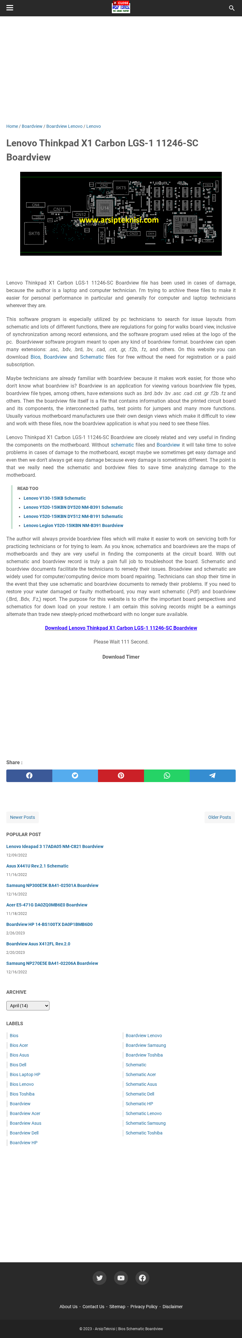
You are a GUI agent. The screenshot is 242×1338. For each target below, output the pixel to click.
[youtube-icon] (121, 1278)
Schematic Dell (140, 1093)
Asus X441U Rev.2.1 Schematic (37, 865)
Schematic (92, 357)
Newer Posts (22, 817)
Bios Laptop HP (25, 1074)
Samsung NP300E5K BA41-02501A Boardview (52, 885)
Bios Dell (18, 1064)
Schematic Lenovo (144, 1113)
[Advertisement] (121, 709)
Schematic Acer (141, 1074)
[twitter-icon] (100, 1278)
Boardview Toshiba (144, 1055)
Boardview (20, 1103)
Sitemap (117, 1306)
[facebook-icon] (142, 1278)
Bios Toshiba (22, 1093)
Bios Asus (19, 1055)
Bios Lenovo (22, 1084)
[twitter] (75, 776)
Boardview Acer (25, 1113)
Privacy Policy (144, 1306)
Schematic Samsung (146, 1123)
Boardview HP (23, 1142)
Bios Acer (19, 1045)
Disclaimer (173, 1306)
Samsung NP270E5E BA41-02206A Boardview (52, 963)
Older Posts (219, 817)
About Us (69, 1306)
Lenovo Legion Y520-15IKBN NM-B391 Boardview (73, 525)
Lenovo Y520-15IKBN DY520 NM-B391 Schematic (73, 507)
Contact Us (93, 1306)
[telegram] (213, 776)
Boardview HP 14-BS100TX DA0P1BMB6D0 (49, 924)
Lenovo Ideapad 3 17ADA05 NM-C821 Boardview (54, 846)
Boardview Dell (24, 1132)
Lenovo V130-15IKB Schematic (55, 498)
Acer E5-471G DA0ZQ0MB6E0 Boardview (46, 904)
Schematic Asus (141, 1084)
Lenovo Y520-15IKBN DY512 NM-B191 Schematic (73, 516)
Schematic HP (139, 1103)
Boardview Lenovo (144, 1035)
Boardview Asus (25, 1123)
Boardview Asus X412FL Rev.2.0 (38, 943)
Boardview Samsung (146, 1045)
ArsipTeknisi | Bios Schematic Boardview (129, 1329)
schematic (122, 445)
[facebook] (29, 776)
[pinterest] (121, 776)
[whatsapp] (167, 776)
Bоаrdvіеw (55, 357)
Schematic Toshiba (144, 1132)
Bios (35, 357)
